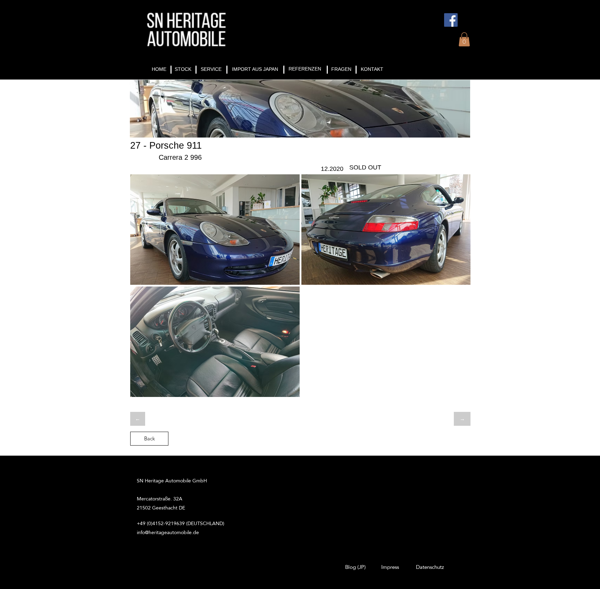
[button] (464, 39)
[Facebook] (451, 20)
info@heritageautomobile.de (168, 532)
